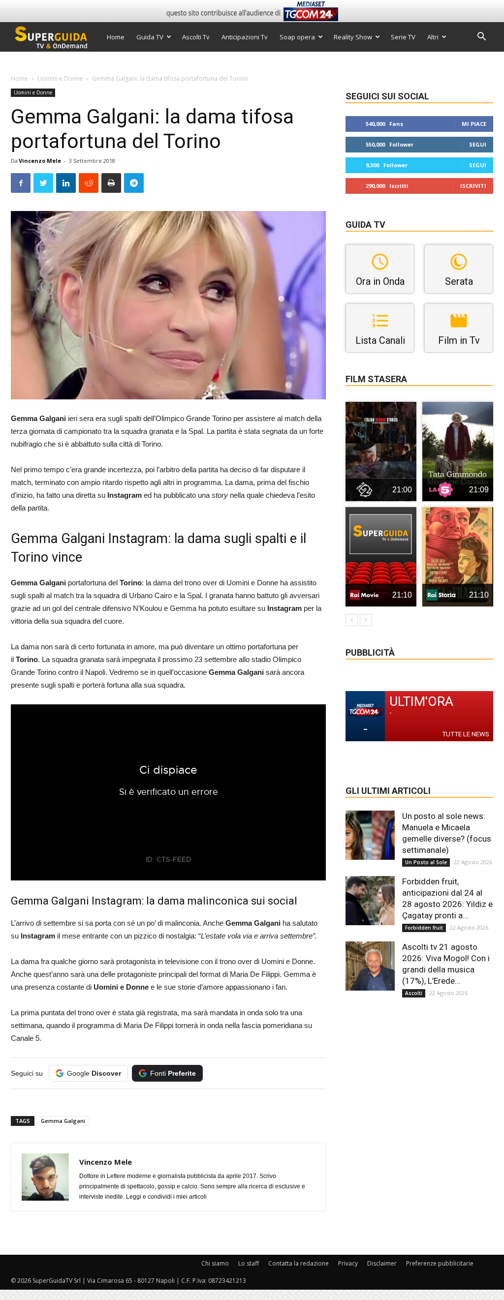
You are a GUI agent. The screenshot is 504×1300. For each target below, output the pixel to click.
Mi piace (474, 123)
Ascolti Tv (196, 36)
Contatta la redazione (298, 1263)
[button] (481, 37)
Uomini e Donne (60, 78)
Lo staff (248, 1263)
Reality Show (353, 36)
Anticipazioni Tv (244, 36)
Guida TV (149, 36)
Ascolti (413, 993)
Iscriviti (473, 185)
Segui (477, 144)
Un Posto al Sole (426, 862)
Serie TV (403, 36)
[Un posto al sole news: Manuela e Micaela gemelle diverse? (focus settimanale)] (370, 835)
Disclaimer (382, 1263)
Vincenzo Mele (40, 160)
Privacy (348, 1263)
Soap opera (297, 36)
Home (116, 36)
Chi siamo (215, 1263)
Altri (433, 36)
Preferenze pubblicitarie (439, 1263)
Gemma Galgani (63, 1120)
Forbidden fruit (424, 927)
